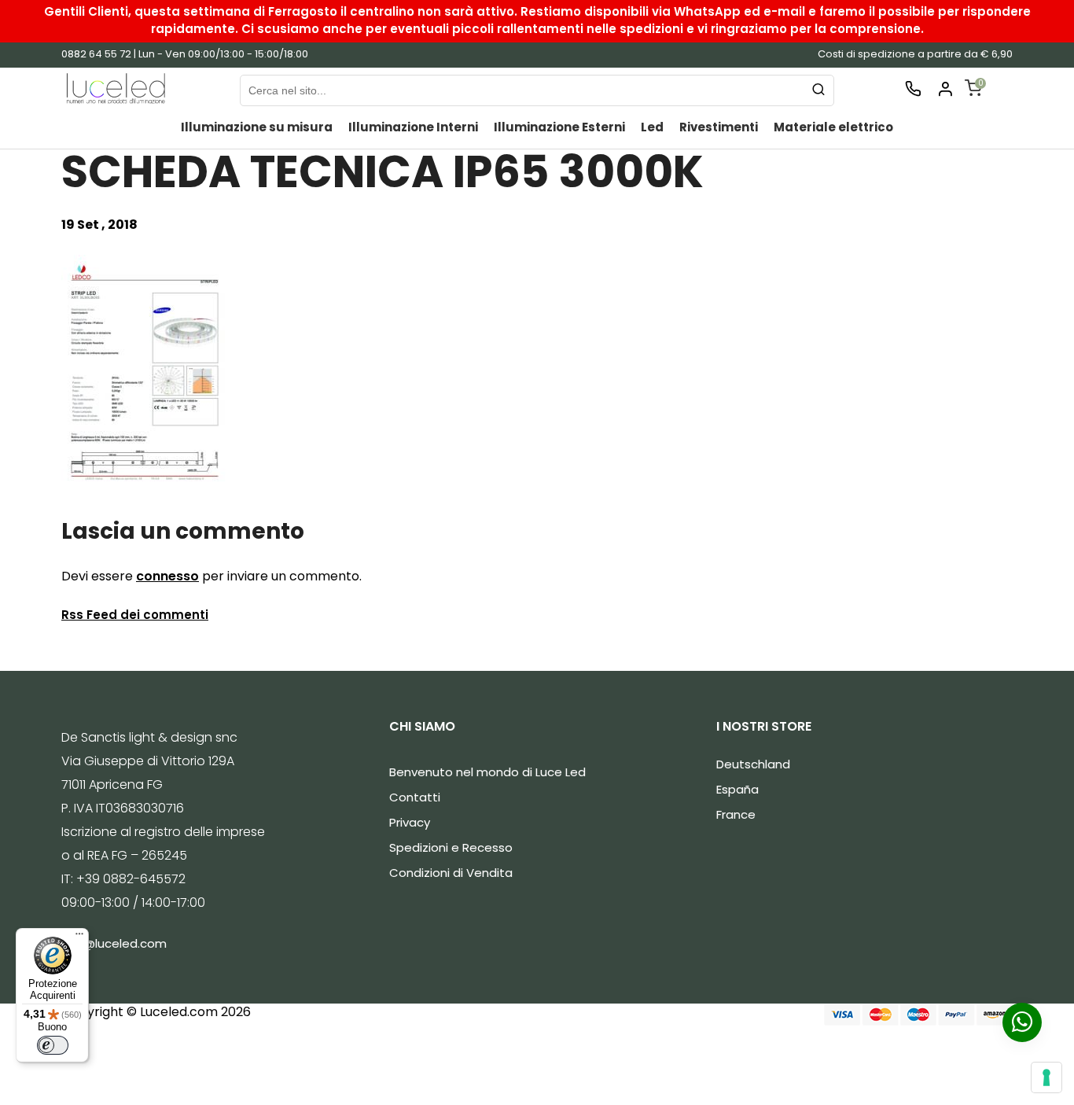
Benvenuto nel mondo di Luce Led (487, 772)
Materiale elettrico (833, 127)
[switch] (52, 1045)
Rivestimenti (718, 127)
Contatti (414, 797)
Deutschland (753, 764)
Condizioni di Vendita (451, 872)
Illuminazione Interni (413, 127)
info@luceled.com (114, 943)
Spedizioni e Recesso (451, 847)
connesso (167, 576)
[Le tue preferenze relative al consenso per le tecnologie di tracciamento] (1046, 1077)
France (736, 814)
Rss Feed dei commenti (134, 614)
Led (652, 127)
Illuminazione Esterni (559, 127)
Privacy (409, 822)
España (737, 789)
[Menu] (79, 937)
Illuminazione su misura (257, 127)
